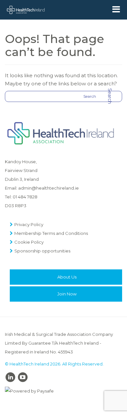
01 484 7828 (25, 196)
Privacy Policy (28, 224)
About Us (67, 276)
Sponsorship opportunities (42, 250)
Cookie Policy (29, 242)
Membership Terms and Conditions (51, 233)
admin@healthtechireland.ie (48, 188)
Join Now (67, 293)
